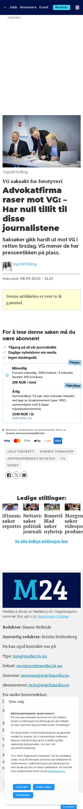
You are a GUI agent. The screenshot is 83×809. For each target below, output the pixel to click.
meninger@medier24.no (39, 666)
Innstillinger (68, 806)
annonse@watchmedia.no (45, 675)
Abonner (61, 7)
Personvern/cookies (53, 616)
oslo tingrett (20, 451)
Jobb (13, 7)
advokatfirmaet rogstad (31, 458)
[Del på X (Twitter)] (16, 475)
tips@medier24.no (30, 656)
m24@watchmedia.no (48, 685)
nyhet (13, 465)
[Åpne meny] (77, 7)
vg (63, 458)
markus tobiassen (57, 451)
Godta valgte (43, 787)
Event (44, 7)
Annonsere (28, 7)
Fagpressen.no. (57, 771)
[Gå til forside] (5, 7)
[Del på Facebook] (8, 475)
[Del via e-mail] (24, 475)
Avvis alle (21, 787)
